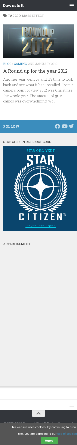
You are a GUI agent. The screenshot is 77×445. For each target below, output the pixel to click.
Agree (49, 440)
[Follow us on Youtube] (64, 126)
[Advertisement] (35, 312)
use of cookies (67, 433)
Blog (7, 64)
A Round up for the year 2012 (35, 71)
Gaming (20, 64)
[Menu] (71, 5)
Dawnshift (13, 5)
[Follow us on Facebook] (57, 126)
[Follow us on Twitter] (71, 126)
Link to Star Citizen (40, 226)
